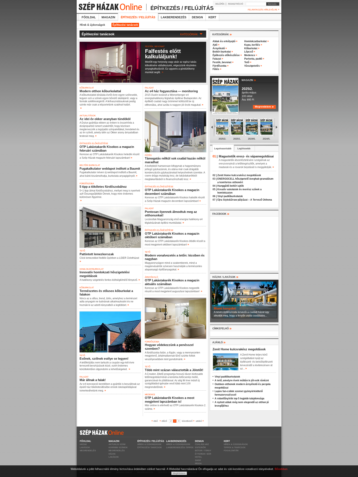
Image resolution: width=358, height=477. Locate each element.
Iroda (198, 463)
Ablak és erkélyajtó (225, 41)
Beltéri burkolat (90, 165)
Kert (212, 17)
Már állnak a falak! (93, 380)
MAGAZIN (249, 80)
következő (188, 421)
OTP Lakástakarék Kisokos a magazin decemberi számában (172, 191)
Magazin (108, 17)
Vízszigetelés (253, 65)
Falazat (84, 377)
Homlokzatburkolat (92, 269)
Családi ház (202, 444)
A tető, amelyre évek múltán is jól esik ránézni (242, 380)
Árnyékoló (151, 277)
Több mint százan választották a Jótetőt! (174, 370)
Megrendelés (88, 450)
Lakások (85, 447)
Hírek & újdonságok (92, 24)
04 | (215, 185)
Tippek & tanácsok (235, 447)
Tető (82, 251)
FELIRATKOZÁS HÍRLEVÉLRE (263, 9)
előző (164, 421)
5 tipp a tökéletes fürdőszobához (103, 186)
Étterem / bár (203, 454)
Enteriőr (200, 447)
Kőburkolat (87, 88)
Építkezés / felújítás (138, 17)
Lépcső (249, 51)
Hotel (198, 457)
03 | (215, 178)
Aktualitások (88, 115)
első (155, 421)
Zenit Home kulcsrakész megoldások (239, 175)
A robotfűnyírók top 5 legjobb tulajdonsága (239, 398)
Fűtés (148, 155)
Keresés (271, 4)
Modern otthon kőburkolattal (100, 91)
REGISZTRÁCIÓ (235, 4)
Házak (83, 444)
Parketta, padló (254, 58)
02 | (215, 175)
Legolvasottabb (222, 148)
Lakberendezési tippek (180, 447)
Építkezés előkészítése (94, 143)
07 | (215, 199)
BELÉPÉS (219, 4)
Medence (150, 394)
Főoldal (89, 17)
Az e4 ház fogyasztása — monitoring (171, 91)
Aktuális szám (117, 444)
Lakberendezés (173, 17)
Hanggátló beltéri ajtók (230, 185)
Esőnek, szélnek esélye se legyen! (104, 358)
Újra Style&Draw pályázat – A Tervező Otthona (244, 199)
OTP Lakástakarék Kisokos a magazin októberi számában (172, 235)
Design (197, 17)
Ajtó (216, 44)
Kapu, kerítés (253, 44)
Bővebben (281, 469)
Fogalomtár (231, 450)
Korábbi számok (118, 447)
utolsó (199, 421)
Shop (198, 460)
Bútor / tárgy (203, 450)
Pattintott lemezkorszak (97, 254)
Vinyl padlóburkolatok (230, 196)
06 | (215, 196)
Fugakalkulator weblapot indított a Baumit (110, 168)
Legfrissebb (243, 148)
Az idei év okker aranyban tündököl (105, 119)
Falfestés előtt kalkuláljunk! (163, 53)
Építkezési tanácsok (125, 24)
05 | (215, 189)
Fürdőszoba (87, 183)
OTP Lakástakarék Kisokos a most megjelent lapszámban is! (169, 399)
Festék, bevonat (154, 46)
